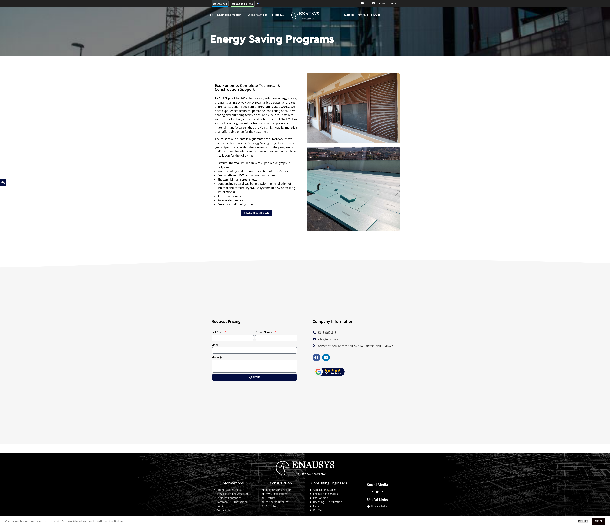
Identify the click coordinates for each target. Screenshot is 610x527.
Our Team (319, 510)
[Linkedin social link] (367, 3)
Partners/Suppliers (276, 502)
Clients (317, 506)
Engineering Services (325, 494)
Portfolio (270, 506)
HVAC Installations (276, 494)
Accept (598, 521)
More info (583, 521)
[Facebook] (316, 357)
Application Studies (324, 490)
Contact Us (223, 510)
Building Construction (278, 490)
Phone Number (264, 332)
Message (217, 357)
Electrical (270, 498)
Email (215, 344)
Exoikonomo (320, 498)
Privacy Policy (379, 506)
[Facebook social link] (358, 3)
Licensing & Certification (327, 502)
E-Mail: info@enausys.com (232, 494)
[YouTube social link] (362, 3)
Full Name (218, 332)
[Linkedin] (326, 357)
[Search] (211, 15)
